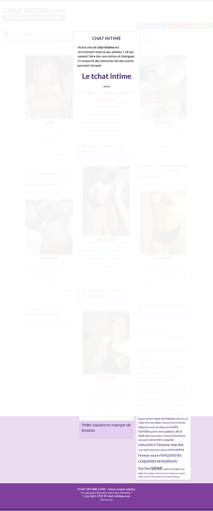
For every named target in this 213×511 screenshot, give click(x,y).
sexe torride (171, 469)
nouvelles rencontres (163, 422)
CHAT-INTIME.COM (91, 489)
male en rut (181, 418)
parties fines (158, 431)
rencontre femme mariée (160, 444)
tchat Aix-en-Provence (167, 473)
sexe (156, 467)
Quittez (106, 86)
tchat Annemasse (155, 476)
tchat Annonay (171, 476)
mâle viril (143, 422)
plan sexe (150, 435)
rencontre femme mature (152, 449)
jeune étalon (146, 418)
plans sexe (163, 435)
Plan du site (106, 499)
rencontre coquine (161, 440)
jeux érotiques (165, 418)
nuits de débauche (160, 427)
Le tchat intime (106, 76)
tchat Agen (149, 473)
